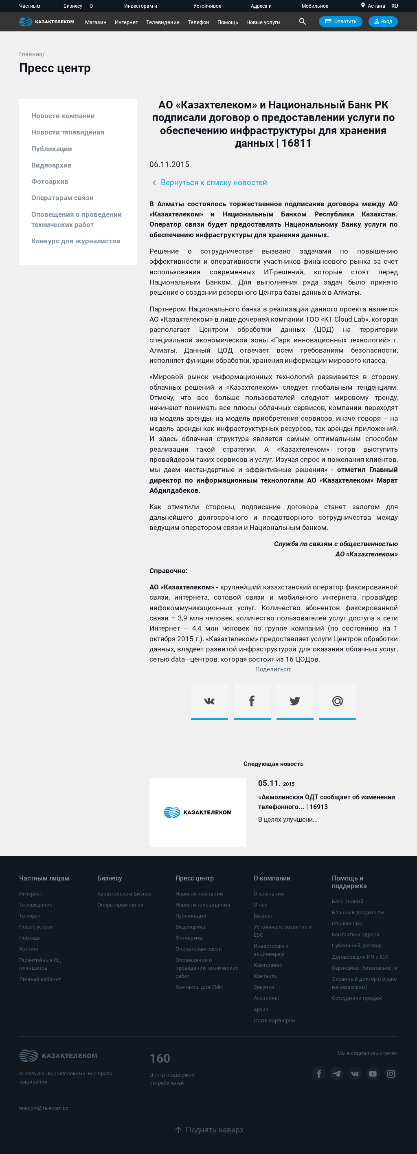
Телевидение (163, 22)
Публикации (51, 149)
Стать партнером (275, 1020)
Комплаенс (268, 965)
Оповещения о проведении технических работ (76, 219)
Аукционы (266, 998)
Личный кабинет (40, 979)
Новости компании (63, 116)
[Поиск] (302, 21)
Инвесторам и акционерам (140, 7)
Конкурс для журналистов (76, 241)
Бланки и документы (358, 912)
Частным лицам (29, 7)
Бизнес (263, 916)
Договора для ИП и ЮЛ (360, 957)
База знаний (348, 901)
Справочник (347, 923)
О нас (261, 905)
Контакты (266, 976)
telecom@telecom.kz (43, 1108)
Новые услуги (263, 22)
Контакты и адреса (355, 934)
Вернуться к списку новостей (208, 183)
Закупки (264, 987)
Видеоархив (51, 165)
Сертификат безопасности (364, 968)
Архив (261, 1009)
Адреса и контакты (262, 7)
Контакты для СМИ (199, 987)
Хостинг (29, 949)
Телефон (198, 22)
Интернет (126, 22)
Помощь (227, 22)
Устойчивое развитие (207, 7)
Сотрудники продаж (357, 998)
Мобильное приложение (316, 7)
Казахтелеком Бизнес (124, 894)
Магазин (96, 22)
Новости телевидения (68, 132)
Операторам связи (62, 198)
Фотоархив (49, 181)
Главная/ (32, 54)
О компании (101, 7)
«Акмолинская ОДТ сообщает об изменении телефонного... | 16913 (326, 802)
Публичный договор (357, 945)
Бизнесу (73, 6)
